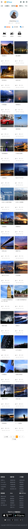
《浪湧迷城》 (4, 423)
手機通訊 (21, 484)
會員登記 (21, 503)
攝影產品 (21, 482)
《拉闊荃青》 (4, 177)
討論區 (2, 489)
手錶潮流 (21, 491)
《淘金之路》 (18, 398)
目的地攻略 (3, 500)
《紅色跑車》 (4, 129)
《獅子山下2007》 (5, 275)
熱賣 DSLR (12, 505)
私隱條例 (21, 507)
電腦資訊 (21, 486)
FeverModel (3, 484)
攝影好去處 (3, 496)
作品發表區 (3, 486)
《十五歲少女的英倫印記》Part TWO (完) (7, 300)
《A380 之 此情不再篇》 (6, 202)
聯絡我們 (21, 498)
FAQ (26, 6)
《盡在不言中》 (4, 398)
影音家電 (21, 489)
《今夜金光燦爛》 (19, 153)
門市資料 (12, 496)
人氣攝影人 (7, 6)
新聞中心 (3, 480)
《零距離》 (3, 350)
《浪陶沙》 (17, 325)
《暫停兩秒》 (4, 80)
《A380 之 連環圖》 (19, 202)
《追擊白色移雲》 (19, 374)
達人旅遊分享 (4, 505)
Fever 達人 (3, 482)
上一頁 (6, 437)
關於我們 (21, 496)
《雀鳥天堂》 (18, 80)
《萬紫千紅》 (18, 251)
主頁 (2, 6)
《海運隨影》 (4, 226)
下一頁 (14, 439)
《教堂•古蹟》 (4, 325)
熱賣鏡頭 (12, 503)
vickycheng (12, 21)
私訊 (23, 27)
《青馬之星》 (4, 251)
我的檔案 (16, 27)
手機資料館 (12, 484)
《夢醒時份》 (18, 226)
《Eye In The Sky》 (19, 177)
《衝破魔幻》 (4, 55)
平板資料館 (12, 486)
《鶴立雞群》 (18, 55)
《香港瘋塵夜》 (4, 153)
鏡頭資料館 (12, 482)
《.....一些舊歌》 (18, 423)
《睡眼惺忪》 (18, 104)
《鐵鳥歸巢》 (18, 129)
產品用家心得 (13, 489)
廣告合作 (21, 500)
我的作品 (14, 6)
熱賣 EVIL (12, 507)
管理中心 (21, 6)
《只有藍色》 (4, 374)
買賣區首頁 (21, 480)
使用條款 (21, 505)
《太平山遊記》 (18, 350)
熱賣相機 (12, 500)
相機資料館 (12, 480)
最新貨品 (12, 498)
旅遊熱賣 (3, 498)
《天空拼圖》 (18, 275)
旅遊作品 (3, 503)
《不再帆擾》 (4, 104)
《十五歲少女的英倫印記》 (21, 299)
